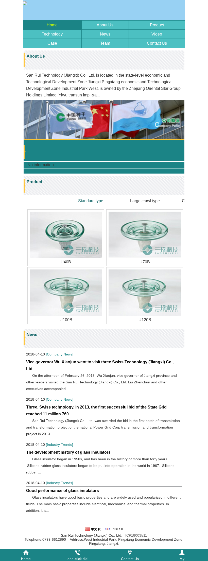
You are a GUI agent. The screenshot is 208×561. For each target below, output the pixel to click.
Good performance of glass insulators (62, 490)
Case (52, 43)
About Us (105, 25)
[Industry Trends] (59, 445)
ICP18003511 (136, 535)
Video (156, 34)
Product (157, 25)
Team (105, 43)
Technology (52, 34)
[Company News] (59, 354)
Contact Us (157, 43)
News (105, 34)
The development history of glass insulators (68, 452)
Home (52, 25)
